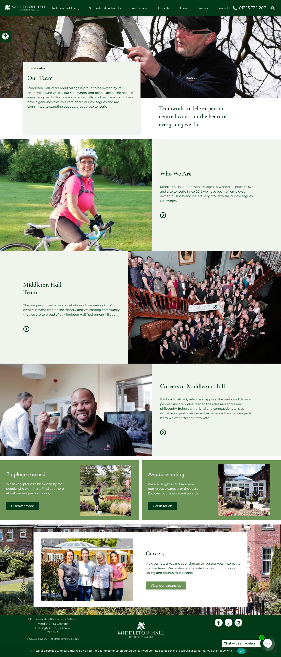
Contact (222, 8)
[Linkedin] (238, 623)
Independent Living (65, 8)
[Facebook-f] (219, 623)
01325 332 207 (39, 639)
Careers (202, 8)
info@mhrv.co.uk (66, 639)
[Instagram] (228, 623)
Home (31, 68)
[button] (5, 36)
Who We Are (175, 173)
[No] (274, 650)
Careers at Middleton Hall (192, 386)
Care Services (139, 8)
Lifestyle (164, 8)
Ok (241, 650)
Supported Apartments (105, 8)
